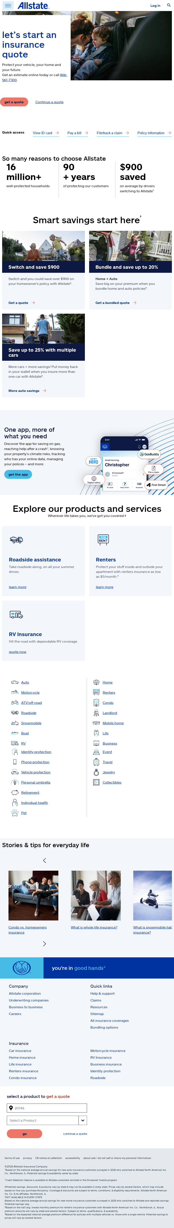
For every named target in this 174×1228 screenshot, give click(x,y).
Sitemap (97, 1014)
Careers (15, 1014)
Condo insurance (22, 1078)
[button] (169, 5)
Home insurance (22, 1057)
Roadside (97, 1078)
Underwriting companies (29, 1000)
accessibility (72, 1157)
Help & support (102, 993)
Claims (95, 1000)
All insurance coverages (109, 1020)
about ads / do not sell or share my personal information (117, 1157)
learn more (17, 587)
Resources (98, 1007)
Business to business (26, 1007)
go (24, 1134)
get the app (18, 474)
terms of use (12, 1157)
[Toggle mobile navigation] (8, 5)
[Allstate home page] (33, 5)
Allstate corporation (25, 993)
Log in (155, 5)
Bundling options (104, 1027)
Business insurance (106, 1064)
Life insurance (20, 1064)
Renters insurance (23, 1071)
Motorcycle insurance (107, 1050)
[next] (44, 944)
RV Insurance (101, 1057)
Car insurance (20, 1050)
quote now (17, 652)
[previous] (44, 861)
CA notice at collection (48, 1157)
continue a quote (75, 1133)
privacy (27, 1157)
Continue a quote (49, 102)
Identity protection (105, 1071)
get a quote (14, 102)
